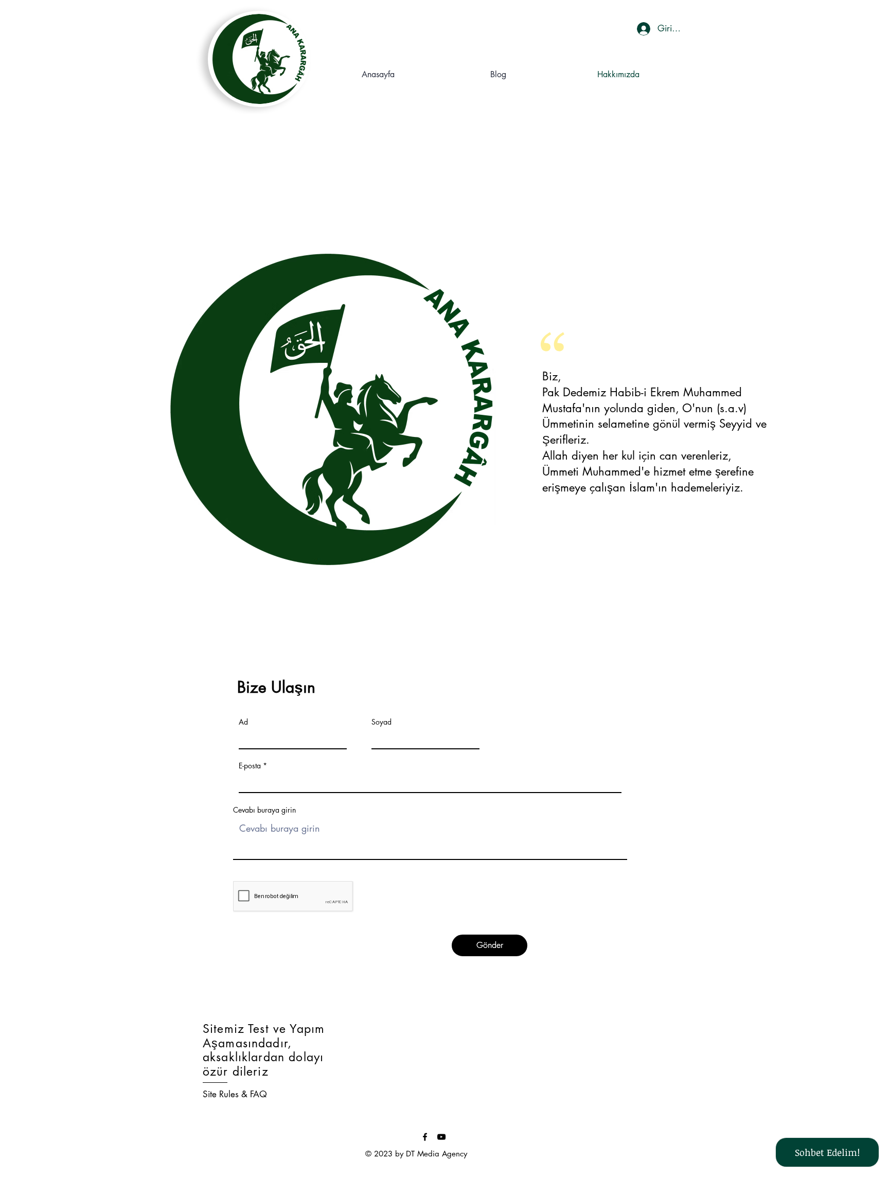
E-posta (250, 765)
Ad (243, 722)
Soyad (381, 722)
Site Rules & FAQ (235, 1094)
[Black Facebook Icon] (425, 1137)
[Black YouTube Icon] (441, 1137)
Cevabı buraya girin (264, 810)
